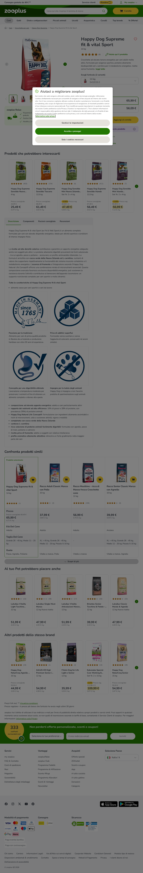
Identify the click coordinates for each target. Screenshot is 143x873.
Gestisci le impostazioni (72, 123)
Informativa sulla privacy (45, 116)
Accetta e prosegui (72, 131)
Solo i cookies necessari (73, 139)
